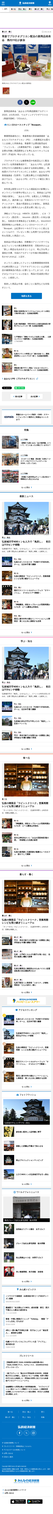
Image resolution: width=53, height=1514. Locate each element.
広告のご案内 (8, 1457)
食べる (13, 9)
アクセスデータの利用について (14, 1450)
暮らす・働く (39, 9)
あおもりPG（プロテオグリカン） (20, 378)
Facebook (19, 1433)
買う (30, 9)
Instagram (33, 1433)
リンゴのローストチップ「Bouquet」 (24, 124)
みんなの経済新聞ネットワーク (26, 1481)
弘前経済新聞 (26, 3)
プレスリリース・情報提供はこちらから (18, 1446)
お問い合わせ (8, 1453)
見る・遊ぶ (22, 9)
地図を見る (26, 296)
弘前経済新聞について (11, 1443)
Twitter (26, 1433)
